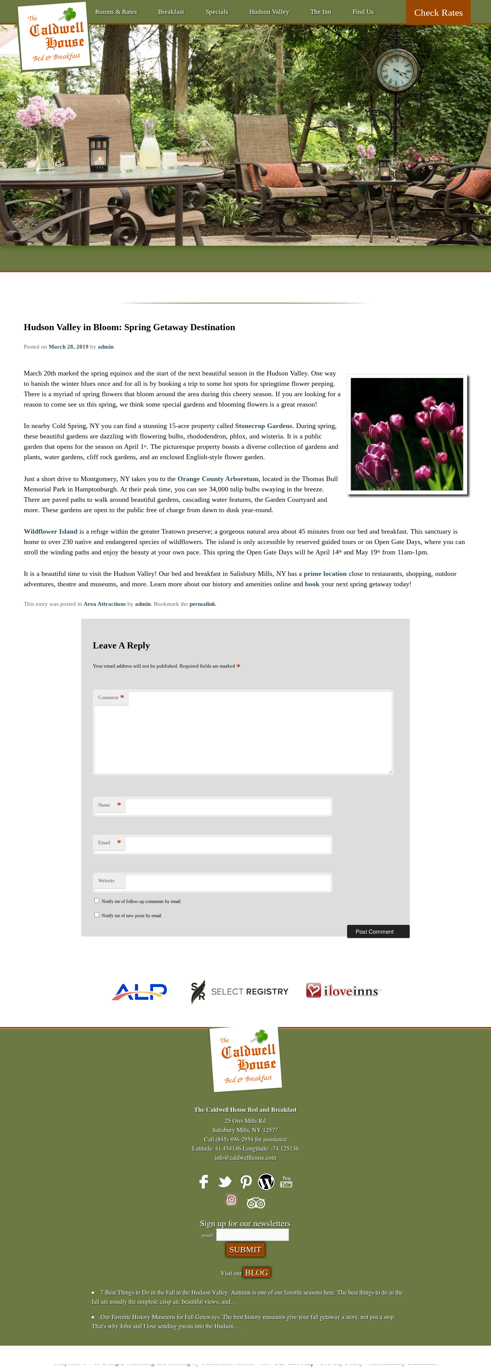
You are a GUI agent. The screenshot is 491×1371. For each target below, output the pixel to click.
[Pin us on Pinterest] (245, 1181)
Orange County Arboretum (218, 479)
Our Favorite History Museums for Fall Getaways (160, 1317)
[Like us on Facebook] (204, 1181)
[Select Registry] (238, 1007)
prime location (325, 573)
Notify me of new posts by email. (132, 915)
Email (109, 842)
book (312, 584)
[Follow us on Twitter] (224, 1181)
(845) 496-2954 (235, 1139)
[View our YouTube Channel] (287, 1181)
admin (106, 347)
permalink (202, 604)
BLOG (256, 1272)
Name (109, 805)
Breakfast (171, 11)
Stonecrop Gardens (263, 426)
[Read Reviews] (255, 1203)
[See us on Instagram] (235, 1203)
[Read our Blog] (266, 1181)
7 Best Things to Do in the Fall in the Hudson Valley (164, 1292)
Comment (111, 697)
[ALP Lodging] (139, 1007)
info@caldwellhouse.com (245, 1157)
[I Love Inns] (344, 1007)
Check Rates (438, 12)
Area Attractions (105, 604)
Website (106, 880)
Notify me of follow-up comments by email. (141, 901)
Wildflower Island (50, 531)
